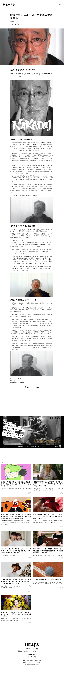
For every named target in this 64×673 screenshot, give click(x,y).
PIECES (62, 524)
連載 (30, 526)
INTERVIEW (29, 492)
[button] (32, 654)
